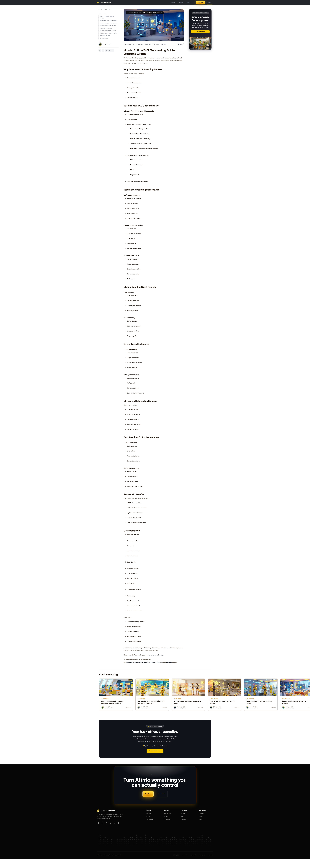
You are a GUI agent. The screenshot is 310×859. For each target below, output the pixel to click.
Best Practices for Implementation (108, 33)
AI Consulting (167, 813)
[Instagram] (110, 822)
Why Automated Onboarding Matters (107, 17)
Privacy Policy (177, 855)
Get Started (149, 819)
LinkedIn (145, 662)
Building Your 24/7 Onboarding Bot (108, 20)
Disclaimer (210, 855)
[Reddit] (118, 822)
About (183, 813)
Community (202, 813)
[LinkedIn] (98, 822)
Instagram (138, 662)
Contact (183, 819)
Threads (152, 662)
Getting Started (104, 38)
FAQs (200, 819)
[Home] (99, 9)
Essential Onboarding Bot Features (108, 23)
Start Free (148, 794)
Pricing (188, 2)
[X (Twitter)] (102, 822)
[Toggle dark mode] (193, 2)
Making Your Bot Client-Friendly (108, 25)
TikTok (158, 662)
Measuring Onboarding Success (108, 30)
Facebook (129, 662)
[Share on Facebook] (103, 50)
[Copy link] (99, 50)
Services (173, 2)
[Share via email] (112, 50)
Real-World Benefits (105, 35)
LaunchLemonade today (156, 655)
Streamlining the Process (106, 28)
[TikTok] (114, 822)
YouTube (169, 662)
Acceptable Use (202, 855)
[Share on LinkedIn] (109, 50)
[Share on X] (106, 50)
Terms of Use (185, 855)
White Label (167, 819)
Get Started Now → (155, 751)
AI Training (167, 816)
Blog (102, 9)
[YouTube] (106, 822)
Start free (200, 2)
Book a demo (161, 794)
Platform (181, 2)
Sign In (209, 2)
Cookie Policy (193, 855)
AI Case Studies (108, 9)
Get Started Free (200, 31)
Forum (200, 816)
